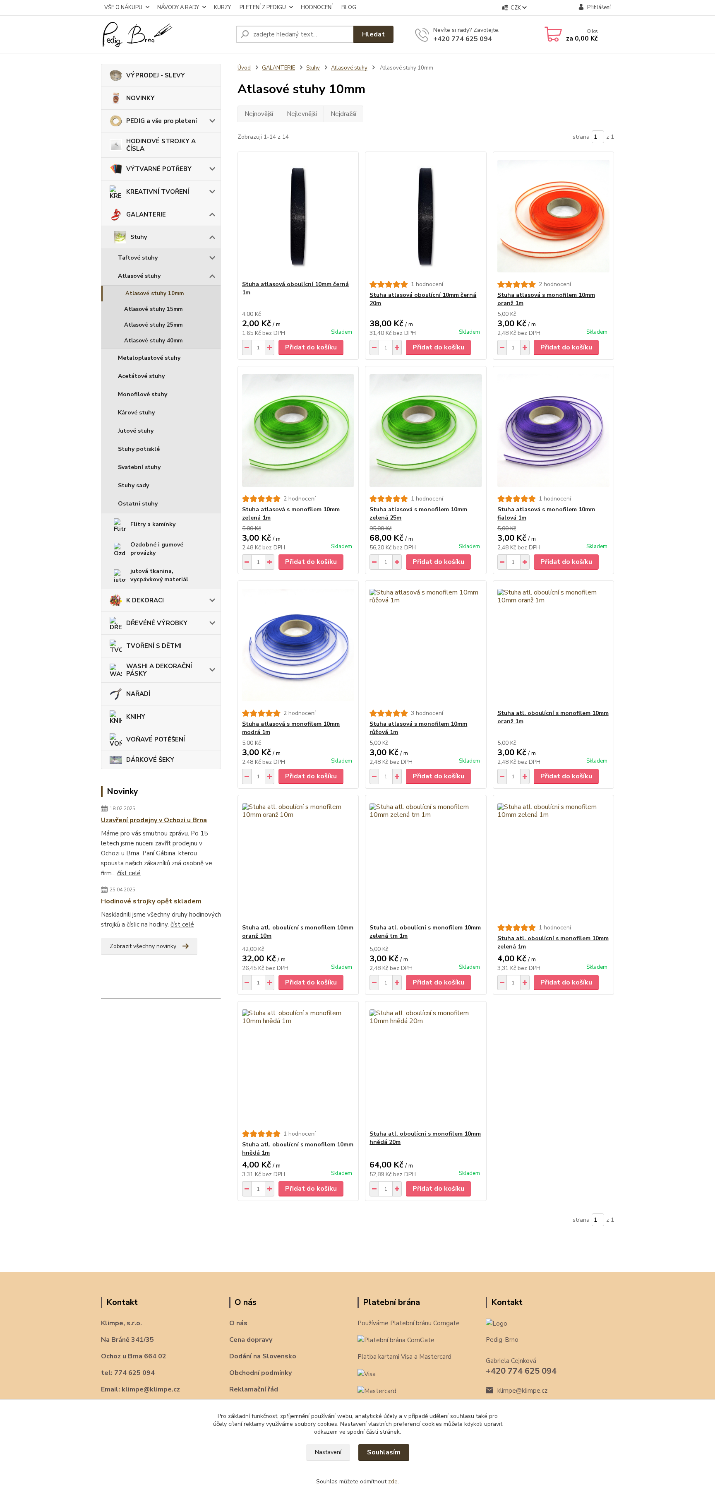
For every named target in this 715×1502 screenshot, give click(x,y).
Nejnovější (259, 114)
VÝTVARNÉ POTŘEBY (159, 169)
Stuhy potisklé (139, 449)
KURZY (222, 7)
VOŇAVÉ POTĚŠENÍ (155, 739)
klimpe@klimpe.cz (522, 1390)
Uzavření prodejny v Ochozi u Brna (154, 820)
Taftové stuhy (138, 258)
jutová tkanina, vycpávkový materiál (159, 575)
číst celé (129, 873)
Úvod (244, 68)
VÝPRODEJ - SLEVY (155, 75)
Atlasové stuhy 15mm (153, 309)
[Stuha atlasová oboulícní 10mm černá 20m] (425, 216)
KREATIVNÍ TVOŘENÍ (157, 192)
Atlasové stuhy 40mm (153, 340)
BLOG (348, 7)
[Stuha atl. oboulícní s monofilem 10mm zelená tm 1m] (425, 859)
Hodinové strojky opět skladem (151, 901)
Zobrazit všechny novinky (143, 946)
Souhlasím (384, 1452)
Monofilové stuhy (142, 394)
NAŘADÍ (138, 694)
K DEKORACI (145, 600)
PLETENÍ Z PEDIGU (263, 7)
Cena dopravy (250, 1339)
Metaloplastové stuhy (149, 358)
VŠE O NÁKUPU (123, 7)
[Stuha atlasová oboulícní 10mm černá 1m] (298, 216)
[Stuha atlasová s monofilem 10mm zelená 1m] (298, 431)
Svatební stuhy (139, 467)
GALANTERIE (146, 214)
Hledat (373, 34)
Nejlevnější (302, 114)
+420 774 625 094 (462, 38)
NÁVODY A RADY (178, 7)
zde (393, 1481)
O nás (238, 1323)
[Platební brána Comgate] (396, 1340)
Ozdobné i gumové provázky (156, 549)
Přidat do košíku (311, 347)
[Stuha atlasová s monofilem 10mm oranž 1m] (553, 216)
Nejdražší (343, 114)
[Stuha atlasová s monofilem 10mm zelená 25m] (425, 431)
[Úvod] (165, 34)
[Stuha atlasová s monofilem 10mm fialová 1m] (553, 431)
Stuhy (138, 237)
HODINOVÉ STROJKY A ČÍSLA (161, 145)
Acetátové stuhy (141, 376)
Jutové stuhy (136, 431)
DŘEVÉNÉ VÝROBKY (156, 623)
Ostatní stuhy (138, 504)
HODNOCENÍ (317, 7)
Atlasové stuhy (139, 276)
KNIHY (135, 716)
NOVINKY (140, 98)
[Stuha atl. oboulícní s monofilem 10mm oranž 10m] (298, 859)
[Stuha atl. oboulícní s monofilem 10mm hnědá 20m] (425, 1066)
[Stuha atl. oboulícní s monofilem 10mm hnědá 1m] (298, 1066)
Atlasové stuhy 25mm (153, 325)
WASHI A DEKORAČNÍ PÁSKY (159, 670)
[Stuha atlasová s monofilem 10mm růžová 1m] (425, 645)
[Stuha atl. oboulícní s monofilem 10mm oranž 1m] (553, 645)
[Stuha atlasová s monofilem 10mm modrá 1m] (298, 645)
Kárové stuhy (136, 412)
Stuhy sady (133, 485)
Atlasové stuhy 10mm (154, 293)
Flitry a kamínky (152, 524)
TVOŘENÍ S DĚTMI (154, 646)
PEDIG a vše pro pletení (161, 121)
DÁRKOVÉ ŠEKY (150, 760)
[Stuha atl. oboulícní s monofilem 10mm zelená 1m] (553, 859)
